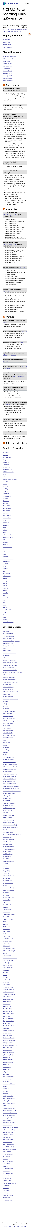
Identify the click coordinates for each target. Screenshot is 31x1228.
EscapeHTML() (7, 868)
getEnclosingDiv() (8, 1055)
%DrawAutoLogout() (9, 677)
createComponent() (8, 992)
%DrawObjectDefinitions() (10, 692)
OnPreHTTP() (6, 917)
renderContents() (8, 1161)
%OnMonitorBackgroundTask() (12, 791)
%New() (5, 754)
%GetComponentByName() (10, 721)
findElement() (7, 1033)
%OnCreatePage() (8, 771)
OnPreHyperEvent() (8, 919)
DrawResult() (6, 68)
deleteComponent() (8, 999)
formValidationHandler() (10, 1045)
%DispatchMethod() (8, 667)
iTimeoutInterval (7, 547)
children (5, 491)
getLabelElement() (8, 1062)
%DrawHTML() (7, 684)
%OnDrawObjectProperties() (11, 786)
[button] (4, 85)
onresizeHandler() (8, 80)
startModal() (6, 1190)
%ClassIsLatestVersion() (9, 653)
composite (6, 493)
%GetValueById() (7, 733)
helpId (5, 530)
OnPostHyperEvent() (9, 914)
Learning (26, 3)
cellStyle (5, 486)
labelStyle (5, 564)
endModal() (6, 1028)
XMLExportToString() (9, 950)
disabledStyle (6, 506)
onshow (5, 590)
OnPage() (5, 907)
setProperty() (6, 1176)
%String (22, 267)
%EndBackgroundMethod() (10, 699)
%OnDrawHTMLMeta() (9, 783)
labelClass (6, 556)
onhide (5, 585)
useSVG (5, 607)
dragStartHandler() (8, 1021)
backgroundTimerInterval (10, 479)
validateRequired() (8, 1200)
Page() (5, 921)
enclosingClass (7, 515)
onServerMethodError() (9, 1110)
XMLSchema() (7, 955)
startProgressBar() (8, 1193)
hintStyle (5, 544)
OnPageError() (7, 909)
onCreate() (6, 1091)
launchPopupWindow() (9, 1084)
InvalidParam (6, 467)
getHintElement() (8, 1059)
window (5, 619)
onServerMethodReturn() (10, 1113)
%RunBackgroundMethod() (10, 827)
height (5, 527)
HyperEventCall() (7, 880)
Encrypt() (5, 866)
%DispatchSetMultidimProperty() (12, 672)
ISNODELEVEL (7, 40)
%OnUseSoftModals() (9, 803)
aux (4, 476)
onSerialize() (6, 1105)
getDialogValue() (7, 73)
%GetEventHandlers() (9, 723)
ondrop (5, 583)
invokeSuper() (7, 1079)
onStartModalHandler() (9, 1115)
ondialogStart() (7, 1120)
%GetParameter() (8, 730)
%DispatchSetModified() (10, 670)
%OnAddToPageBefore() (10, 764)
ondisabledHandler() (9, 1122)
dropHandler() (7, 1023)
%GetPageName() (8, 728)
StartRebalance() (7, 71)
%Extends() (6, 708)
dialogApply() (7, 1001)
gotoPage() (6, 1074)
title (4, 602)
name (4, 571)
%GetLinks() (6, 725)
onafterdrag (6, 573)
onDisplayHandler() (8, 1096)
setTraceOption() (7, 1180)
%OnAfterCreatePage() (9, 56)
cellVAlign (5, 489)
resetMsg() (6, 1166)
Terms (10, 1226)
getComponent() (7, 1050)
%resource (6, 462)
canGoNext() (6, 982)
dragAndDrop (7, 508)
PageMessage (7, 44)
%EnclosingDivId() (8, 696)
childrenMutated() (8, 987)
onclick (5, 578)
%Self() (5, 829)
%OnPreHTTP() (7, 798)
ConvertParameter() (8, 861)
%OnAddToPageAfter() (9, 762)
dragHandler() (7, 1016)
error (4, 520)
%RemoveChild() (7, 817)
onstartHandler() (7, 1142)
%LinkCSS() (6, 747)
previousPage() (7, 1151)
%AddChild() (6, 631)
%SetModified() (7, 842)
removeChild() (7, 1156)
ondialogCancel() (7, 1118)
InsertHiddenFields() (8, 890)
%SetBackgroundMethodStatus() (12, 834)
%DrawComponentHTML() (10, 682)
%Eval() (5, 704)
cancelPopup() (7, 984)
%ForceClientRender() (9, 711)
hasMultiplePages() (8, 1076)
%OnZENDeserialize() (9, 805)
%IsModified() (7, 742)
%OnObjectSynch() (8, 796)
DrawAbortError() (8, 63)
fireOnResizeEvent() (8, 1035)
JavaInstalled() (7, 900)
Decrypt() (5, 863)
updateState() (6, 1197)
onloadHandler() (7, 78)
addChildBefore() (8, 967)
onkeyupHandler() (8, 1132)
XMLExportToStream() (9, 948)
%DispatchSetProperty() (9, 675)
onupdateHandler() (8, 1147)
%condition (6, 452)
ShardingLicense (7, 47)
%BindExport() (7, 650)
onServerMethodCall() (9, 1108)
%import (5, 455)
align (4, 474)
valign (4, 612)
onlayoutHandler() (8, 1134)
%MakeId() (6, 752)
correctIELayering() (8, 989)
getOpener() (6, 1064)
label (4, 554)
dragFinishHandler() (8, 1013)
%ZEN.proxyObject (18, 377)
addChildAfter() (7, 965)
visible (5, 614)
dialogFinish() (7, 1006)
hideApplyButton (8, 535)
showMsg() (6, 1188)
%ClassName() (7, 655)
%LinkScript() (6, 750)
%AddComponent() (8, 638)
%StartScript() (7, 851)
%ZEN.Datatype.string (10, 244)
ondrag (5, 581)
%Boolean (6, 291)
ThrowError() (6, 936)
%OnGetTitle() (7, 61)
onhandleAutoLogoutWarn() (11, 1127)
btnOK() (5, 975)
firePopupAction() (8, 1042)
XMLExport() (6, 946)
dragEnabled (6, 510)
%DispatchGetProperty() (10, 665)
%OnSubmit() (6, 800)
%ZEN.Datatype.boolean (10, 215)
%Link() (5, 745)
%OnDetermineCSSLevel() (10, 774)
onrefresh (5, 588)
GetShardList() (7, 878)
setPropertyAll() (7, 1178)
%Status (5, 322)
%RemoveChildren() (8, 820)
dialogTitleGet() (7, 1009)
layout (4, 566)
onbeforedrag (7, 576)
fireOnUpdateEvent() (9, 1040)
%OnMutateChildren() (9, 793)
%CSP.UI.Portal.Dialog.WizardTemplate (15, 29)
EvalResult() (6, 873)
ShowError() (6, 929)
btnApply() (6, 972)
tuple (4, 605)
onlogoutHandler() (8, 1137)
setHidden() (6, 1171)
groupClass (6, 522)
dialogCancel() (7, 1004)
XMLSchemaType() (8, 960)
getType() (5, 1072)
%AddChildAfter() (8, 633)
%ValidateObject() (8, 854)
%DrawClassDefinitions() (10, 679)
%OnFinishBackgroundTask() (11, 788)
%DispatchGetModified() (10, 662)
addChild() (6, 963)
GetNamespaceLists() (9, 875)
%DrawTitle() (6, 694)
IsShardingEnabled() (8, 897)
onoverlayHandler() (8, 1139)
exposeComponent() (8, 1030)
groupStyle (6, 525)
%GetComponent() (8, 716)
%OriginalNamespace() (9, 808)
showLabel (6, 598)
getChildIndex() (7, 1047)
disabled (5, 503)
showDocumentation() (9, 1183)
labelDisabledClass (8, 559)
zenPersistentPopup (8, 622)
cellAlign (5, 481)
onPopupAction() (8, 1101)
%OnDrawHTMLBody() (9, 779)
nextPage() (6, 1088)
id (3, 549)
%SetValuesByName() (9, 849)
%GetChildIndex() (8, 713)
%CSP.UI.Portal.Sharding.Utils (12, 31)
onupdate (5, 593)
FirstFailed (6, 464)
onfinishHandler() (8, 1125)
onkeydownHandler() (9, 1130)
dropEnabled (6, 513)
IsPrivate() (6, 895)
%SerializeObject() (8, 832)
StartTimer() (6, 931)
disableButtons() (7, 1011)
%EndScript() (6, 701)
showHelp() (6, 1185)
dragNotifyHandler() (8, 1018)
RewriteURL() (6, 926)
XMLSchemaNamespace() (10, 958)
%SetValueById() (7, 844)
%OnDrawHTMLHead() (9, 781)
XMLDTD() (6, 943)
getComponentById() (9, 1052)
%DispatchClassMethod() (10, 660)
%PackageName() (8, 810)
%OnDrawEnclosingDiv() (10, 776)
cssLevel (5, 498)
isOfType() (6, 1081)
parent (5, 595)
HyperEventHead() (8, 883)
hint (4, 539)
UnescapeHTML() (8, 938)
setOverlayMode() (8, 1173)
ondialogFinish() (7, 75)
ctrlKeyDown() (7, 996)
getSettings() (6, 1069)
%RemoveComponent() (9, 822)
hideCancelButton (8, 537)
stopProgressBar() (8, 1195)
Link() (4, 902)
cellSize (5, 484)
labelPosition (6, 561)
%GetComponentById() (9, 718)
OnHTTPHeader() (8, 905)
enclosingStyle (7, 518)
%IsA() (5, 740)
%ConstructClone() (8, 658)
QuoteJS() (5, 924)
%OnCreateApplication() (10, 769)
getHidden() (6, 1057)
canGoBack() (6, 980)
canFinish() (6, 977)
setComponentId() (8, 1168)
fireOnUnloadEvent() (9, 1038)
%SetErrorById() (7, 837)
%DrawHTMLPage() (8, 687)
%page (5, 460)
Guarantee (16, 1226)
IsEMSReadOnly (7, 469)
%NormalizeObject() (8, 757)
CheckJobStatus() (7, 859)
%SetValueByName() (8, 846)
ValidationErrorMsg (8, 472)
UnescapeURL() (7, 941)
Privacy (5, 1226)
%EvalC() (5, 706)
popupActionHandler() (9, 1149)
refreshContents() (8, 1154)
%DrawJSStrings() (8, 689)
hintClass (5, 542)
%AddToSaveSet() (8, 643)
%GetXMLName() (8, 737)
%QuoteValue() (7, 813)
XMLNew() (6, 953)
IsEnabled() (6, 892)
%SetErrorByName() (8, 839)
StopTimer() (6, 934)
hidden (5, 532)
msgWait (5, 568)
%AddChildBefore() (8, 636)
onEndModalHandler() (9, 1098)
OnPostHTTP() (7, 912)
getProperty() (6, 1067)
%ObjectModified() (8, 759)
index (4, 552)
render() (5, 1159)
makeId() (5, 1086)
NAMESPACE (6, 42)
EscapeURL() (6, 871)
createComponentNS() (9, 994)
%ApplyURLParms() (8, 646)
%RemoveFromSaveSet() (10, 825)
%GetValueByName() (9, 735)
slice (4, 600)
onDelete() (6, 1093)
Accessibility (23, 1226)
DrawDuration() (7, 66)
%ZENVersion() (7, 856)
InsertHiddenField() (8, 888)
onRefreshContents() (9, 1103)
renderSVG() (6, 1164)
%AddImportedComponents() (11, 641)
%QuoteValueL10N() (8, 815)
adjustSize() (6, 970)
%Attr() (5, 648)
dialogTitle (6, 501)
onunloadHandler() (8, 1144)
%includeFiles (7, 457)
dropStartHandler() (8, 1026)
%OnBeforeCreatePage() (10, 767)
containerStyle (7, 496)
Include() (5, 885)
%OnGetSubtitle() (8, 59)
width (4, 617)
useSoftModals (7, 610)
